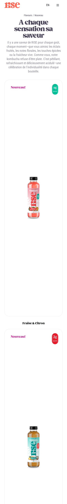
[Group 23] (12, 4)
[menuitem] (47, 5)
